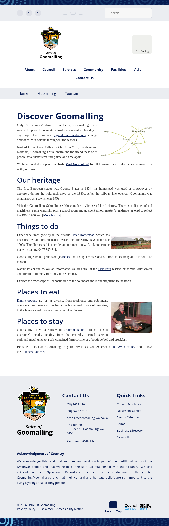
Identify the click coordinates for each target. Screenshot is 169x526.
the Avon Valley (123, 347)
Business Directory (130, 431)
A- (38, 13)
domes (65, 257)
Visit (137, 69)
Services (69, 69)
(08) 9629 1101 (77, 404)
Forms (121, 424)
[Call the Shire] (65, 13)
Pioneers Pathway (33, 351)
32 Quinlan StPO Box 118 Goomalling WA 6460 (85, 429)
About (30, 69)
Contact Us (85, 78)
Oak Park (104, 269)
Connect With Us (80, 441)
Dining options (27, 300)
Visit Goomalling (77, 164)
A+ (29, 13)
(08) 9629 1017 (77, 411)
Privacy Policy (26, 509)
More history (51, 215)
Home (23, 93)
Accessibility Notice (69, 509)
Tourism (71, 93)
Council (48, 69)
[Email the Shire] (73, 13)
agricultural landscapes (69, 135)
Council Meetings (129, 404)
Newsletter (124, 437)
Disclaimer (46, 509)
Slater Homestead (82, 235)
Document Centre (129, 411)
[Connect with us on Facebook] (80, 13)
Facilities (118, 69)
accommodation (74, 329)
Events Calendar (128, 417)
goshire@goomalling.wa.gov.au (88, 418)
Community (93, 69)
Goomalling (47, 93)
